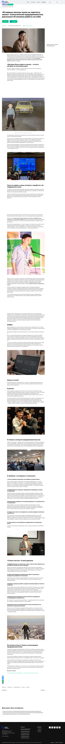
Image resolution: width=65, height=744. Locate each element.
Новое (28, 2)
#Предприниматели (17, 687)
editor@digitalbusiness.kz (51, 45)
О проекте (50, 2)
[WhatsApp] (23, 681)
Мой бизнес (11, 6)
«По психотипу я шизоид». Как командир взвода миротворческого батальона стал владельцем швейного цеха (22, 711)
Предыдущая (4, 690)
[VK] (23, 683)
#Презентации (10, 687)
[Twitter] (23, 680)
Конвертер (44, 2)
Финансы (10, 4)
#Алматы (23, 687)
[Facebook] (23, 678)
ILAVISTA (56, 742)
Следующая (43, 690)
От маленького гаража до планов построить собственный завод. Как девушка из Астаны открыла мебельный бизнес (23, 712)
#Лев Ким (28, 687)
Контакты (52, 44)
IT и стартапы (5, 4)
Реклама (57, 2)
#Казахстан (4, 687)
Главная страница (5, 6)
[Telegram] (23, 676)
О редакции (56, 44)
